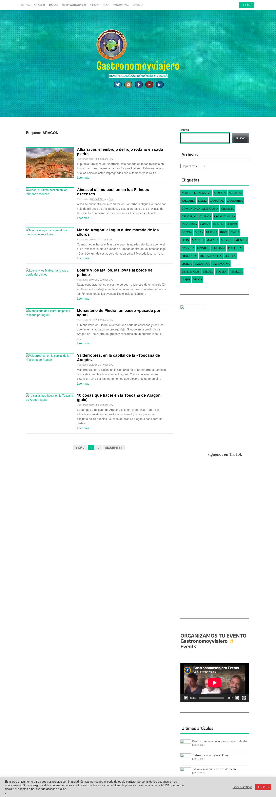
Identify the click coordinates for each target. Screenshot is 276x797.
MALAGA (212, 240)
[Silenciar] (237, 698)
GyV (111, 158)
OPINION (139, 5)
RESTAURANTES (74, 5)
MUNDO (241, 240)
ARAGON (220, 193)
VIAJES (39, 5)
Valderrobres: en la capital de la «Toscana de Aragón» (118, 357)
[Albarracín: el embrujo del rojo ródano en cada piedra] (50, 162)
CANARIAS (217, 200)
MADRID (198, 240)
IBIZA (224, 232)
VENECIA (236, 271)
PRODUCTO (121, 5)
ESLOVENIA (189, 224)
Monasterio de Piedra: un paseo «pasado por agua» (118, 313)
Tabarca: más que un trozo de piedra (214, 769)
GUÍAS (53, 5)
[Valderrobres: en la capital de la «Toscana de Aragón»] (50, 357)
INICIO (25, 5)
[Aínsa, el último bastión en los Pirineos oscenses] (50, 191)
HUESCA (211, 232)
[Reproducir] (186, 698)
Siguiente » (114, 448)
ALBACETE (188, 193)
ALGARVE (204, 193)
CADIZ (202, 200)
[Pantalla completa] (244, 698)
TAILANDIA (202, 263)
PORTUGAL (235, 248)
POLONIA (218, 248)
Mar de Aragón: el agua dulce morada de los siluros (118, 232)
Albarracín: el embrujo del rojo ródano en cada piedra (120, 151)
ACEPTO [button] (263, 787)
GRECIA (186, 232)
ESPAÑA (205, 224)
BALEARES (188, 200)
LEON (185, 240)
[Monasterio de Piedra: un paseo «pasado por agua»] (50, 312)
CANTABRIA (235, 200)
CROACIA (227, 208)
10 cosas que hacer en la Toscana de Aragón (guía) (119, 397)
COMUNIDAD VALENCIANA (199, 208)
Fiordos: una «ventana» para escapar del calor (220, 741)
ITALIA (234, 232)
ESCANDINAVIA (224, 216)
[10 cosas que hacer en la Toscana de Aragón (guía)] (50, 397)
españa (218, 224)
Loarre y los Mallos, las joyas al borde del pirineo (115, 272)
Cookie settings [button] (242, 787)
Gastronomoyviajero (138, 65)
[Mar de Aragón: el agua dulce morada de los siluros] (50, 232)
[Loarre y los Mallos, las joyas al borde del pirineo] (50, 272)
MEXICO (227, 240)
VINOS (197, 279)
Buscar (184, 129)
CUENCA (205, 216)
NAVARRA (187, 248)
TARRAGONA (221, 263)
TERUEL (207, 271)
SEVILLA (230, 256)
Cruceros (189, 216)
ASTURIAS (235, 193)
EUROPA (231, 224)
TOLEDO (222, 271)
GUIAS (199, 232)
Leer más (83, 177)
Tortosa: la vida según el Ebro (210, 755)
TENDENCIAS (99, 5)
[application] (214, 682)
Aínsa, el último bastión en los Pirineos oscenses (113, 192)
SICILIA (186, 263)
